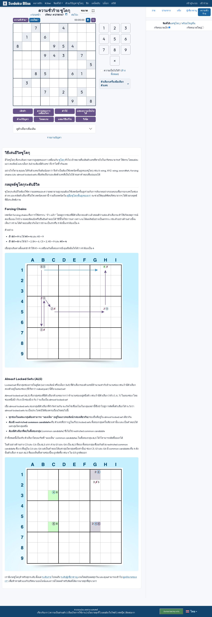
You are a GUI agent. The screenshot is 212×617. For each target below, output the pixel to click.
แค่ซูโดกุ (175, 23)
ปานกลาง (166, 10)
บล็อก (106, 3)
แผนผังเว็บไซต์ (108, 612)
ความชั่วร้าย (20, 20)
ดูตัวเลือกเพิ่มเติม (26, 128)
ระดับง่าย (46, 577)
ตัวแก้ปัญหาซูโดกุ (74, 3)
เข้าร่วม (204, 3)
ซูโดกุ (62, 159)
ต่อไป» (74, 14)
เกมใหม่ (33, 20)
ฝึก (87, 3)
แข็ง (179, 10)
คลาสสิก (37, 3)
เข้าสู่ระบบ (191, 3)
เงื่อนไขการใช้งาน (77, 612)
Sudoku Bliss (19, 3)
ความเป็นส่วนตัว (58, 612)
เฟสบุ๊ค (120, 612)
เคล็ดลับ (96, 3)
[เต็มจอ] (93, 10)
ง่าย (153, 10)
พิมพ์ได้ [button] (57, 3)
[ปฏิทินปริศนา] (66, 14)
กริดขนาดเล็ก (161, 27)
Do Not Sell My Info (171, 611)
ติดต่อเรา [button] (130, 612)
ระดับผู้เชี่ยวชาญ (69, 577)
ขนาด (84, 10)
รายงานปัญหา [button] (54, 137)
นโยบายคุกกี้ (93, 612)
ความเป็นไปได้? (112, 70)
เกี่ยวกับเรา (42, 612)
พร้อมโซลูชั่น (188, 23)
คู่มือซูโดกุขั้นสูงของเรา (79, 195)
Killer (48, 3)
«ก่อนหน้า (35, 14)
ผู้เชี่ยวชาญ (191, 10)
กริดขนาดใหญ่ (194, 27)
